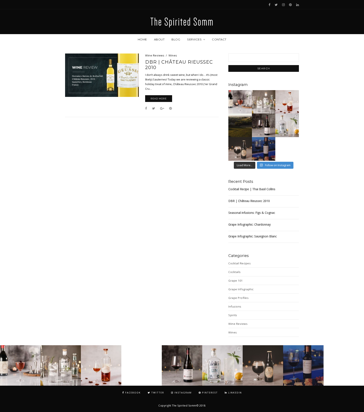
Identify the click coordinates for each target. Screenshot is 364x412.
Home (142, 39)
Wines (173, 55)
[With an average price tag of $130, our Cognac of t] (287, 102)
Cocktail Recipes (239, 263)
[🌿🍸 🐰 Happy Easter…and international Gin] (264, 102)
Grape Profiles (238, 298)
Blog (175, 39)
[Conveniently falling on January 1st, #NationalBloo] (287, 149)
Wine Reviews (154, 55)
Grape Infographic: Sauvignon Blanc (252, 236)
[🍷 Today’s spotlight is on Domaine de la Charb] (264, 125)
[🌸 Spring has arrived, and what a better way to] (287, 125)
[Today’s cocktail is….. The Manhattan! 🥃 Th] (240, 102)
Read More (159, 98)
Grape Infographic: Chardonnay (249, 224)
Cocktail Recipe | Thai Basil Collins (251, 189)
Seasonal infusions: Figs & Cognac (251, 213)
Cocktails (234, 272)
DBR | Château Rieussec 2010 (179, 64)
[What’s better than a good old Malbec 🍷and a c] (264, 149)
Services (194, 39)
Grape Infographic (241, 289)
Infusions (234, 306)
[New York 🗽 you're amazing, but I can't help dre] (240, 125)
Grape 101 (235, 280)
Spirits (232, 315)
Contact (219, 39)
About (159, 39)
